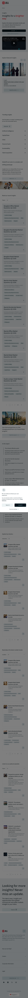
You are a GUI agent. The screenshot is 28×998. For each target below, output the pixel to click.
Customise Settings (14, 509)
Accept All (20, 505)
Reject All (8, 505)
